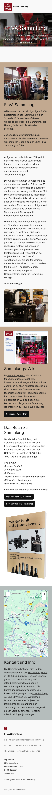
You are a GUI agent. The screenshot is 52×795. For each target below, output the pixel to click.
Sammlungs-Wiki (16, 375)
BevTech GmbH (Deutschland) (19, 504)
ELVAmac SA (20, 697)
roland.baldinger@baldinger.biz (21, 683)
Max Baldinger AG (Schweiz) (18, 497)
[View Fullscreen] (8, 594)
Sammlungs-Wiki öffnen (16, 414)
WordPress (21, 789)
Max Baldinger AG (37, 672)
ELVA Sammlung (20, 6)
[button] (26, 623)
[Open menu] (46, 6)
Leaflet (44, 656)
